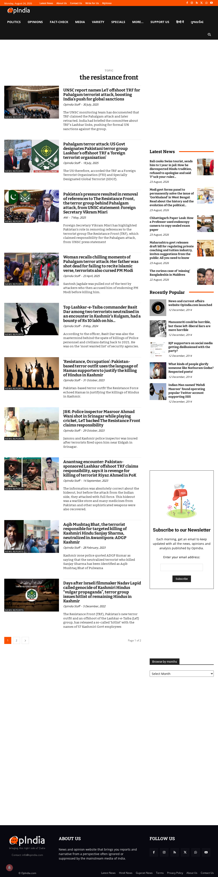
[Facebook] (187, 3)
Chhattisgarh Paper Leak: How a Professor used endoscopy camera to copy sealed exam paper (172, 224)
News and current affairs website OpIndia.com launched (190, 303)
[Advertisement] (182, 623)
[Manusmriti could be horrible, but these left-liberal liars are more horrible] (158, 328)
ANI (65, 217)
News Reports (14, 117)
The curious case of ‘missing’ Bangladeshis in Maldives (170, 273)
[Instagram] (191, 3)
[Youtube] (211, 3)
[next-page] (25, 640)
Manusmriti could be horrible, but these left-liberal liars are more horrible (189, 326)
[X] (201, 3)
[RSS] (196, 3)
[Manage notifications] (9, 867)
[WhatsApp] (206, 3)
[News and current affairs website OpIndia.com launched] (158, 307)
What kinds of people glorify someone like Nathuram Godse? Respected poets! (191, 368)
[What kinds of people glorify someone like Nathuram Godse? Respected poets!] (158, 370)
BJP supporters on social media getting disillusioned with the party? (190, 347)
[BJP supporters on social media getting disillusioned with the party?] (158, 349)
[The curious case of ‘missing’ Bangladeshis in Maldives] (205, 276)
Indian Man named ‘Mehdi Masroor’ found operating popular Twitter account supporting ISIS (186, 391)
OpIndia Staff (71, 104)
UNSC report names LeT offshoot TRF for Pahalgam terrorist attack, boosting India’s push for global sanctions (101, 94)
